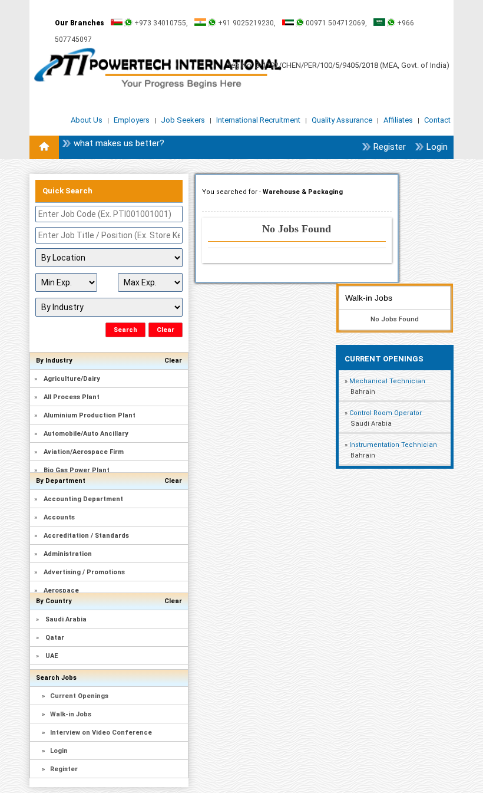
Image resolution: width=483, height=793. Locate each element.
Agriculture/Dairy (72, 379)
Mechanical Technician (387, 381)
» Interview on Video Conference (97, 732)
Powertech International (158, 68)
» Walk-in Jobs (66, 714)
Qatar (54, 637)
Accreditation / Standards (86, 535)
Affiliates (399, 120)
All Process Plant (72, 397)
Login (437, 147)
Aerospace (61, 590)
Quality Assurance (343, 120)
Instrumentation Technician (393, 445)
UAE (51, 656)
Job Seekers (184, 120)
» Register (60, 769)
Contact (437, 120)
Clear (173, 360)
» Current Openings (75, 696)
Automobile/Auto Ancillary (86, 433)
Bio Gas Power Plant (77, 470)
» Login (55, 751)
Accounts (59, 517)
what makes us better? (119, 143)
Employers (132, 120)
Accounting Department (83, 499)
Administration (68, 554)
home (44, 147)
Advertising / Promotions (84, 572)
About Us (87, 120)
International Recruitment (259, 120)
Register (389, 147)
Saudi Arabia (66, 619)
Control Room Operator (385, 413)
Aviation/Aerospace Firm (84, 452)
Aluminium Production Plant (89, 415)
